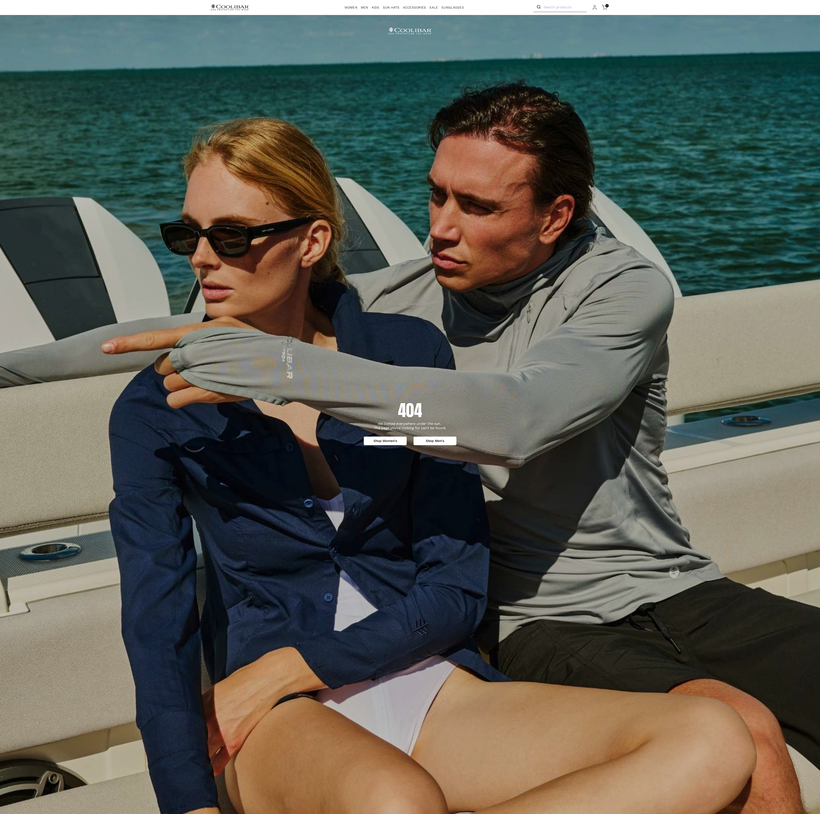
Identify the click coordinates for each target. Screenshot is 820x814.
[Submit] (538, 7)
